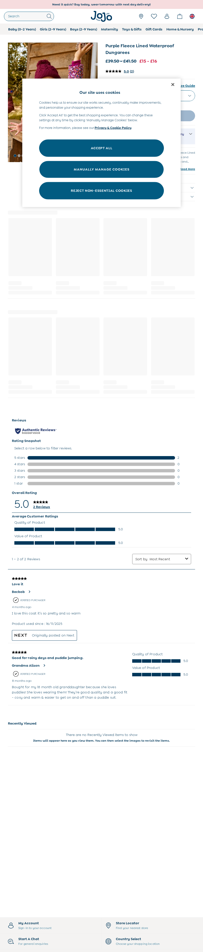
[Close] (172, 84)
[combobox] (166, 559)
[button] (15, 155)
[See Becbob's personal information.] (29, 592)
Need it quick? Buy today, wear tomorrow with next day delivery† (101, 4)
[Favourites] (154, 16)
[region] (101, 142)
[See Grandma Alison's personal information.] (44, 665)
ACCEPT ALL (101, 148)
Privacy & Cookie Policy (113, 128)
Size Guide (186, 85)
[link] (166, 16)
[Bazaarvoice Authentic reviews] (35, 431)
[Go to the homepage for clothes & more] (101, 16)
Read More (187, 169)
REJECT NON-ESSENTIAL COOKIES (101, 190)
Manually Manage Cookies (101, 169)
